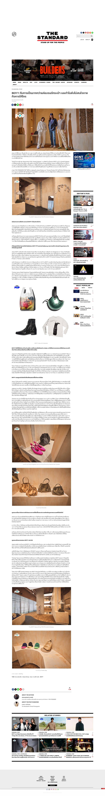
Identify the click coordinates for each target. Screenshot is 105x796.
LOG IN (82, 39)
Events (64, 779)
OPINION (69, 82)
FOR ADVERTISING (52, 782)
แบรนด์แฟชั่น (19, 677)
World (75, 241)
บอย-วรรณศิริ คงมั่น (34, 677)
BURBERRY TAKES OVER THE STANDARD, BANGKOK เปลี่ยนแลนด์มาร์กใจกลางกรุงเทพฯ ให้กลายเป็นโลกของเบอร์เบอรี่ (78, 756)
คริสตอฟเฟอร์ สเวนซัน (18, 100)
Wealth (52, 776)
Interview (24, 753)
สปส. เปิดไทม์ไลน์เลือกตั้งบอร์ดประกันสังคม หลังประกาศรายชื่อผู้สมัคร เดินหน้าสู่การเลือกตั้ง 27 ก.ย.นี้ (80, 279)
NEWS (19, 82)
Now (64, 777)
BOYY (41, 677)
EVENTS (76, 82)
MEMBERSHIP (52, 785)
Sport (81, 322)
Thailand (80, 241)
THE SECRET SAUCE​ (58, 82)
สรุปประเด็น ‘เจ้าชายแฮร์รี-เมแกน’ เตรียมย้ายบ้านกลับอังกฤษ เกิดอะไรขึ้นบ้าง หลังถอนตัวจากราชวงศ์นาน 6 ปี (80, 261)
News (41, 776)
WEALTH (25, 82)
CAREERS (84, 82)
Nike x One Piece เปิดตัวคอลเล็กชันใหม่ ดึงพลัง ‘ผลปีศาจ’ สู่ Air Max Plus (85, 325)
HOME (14, 82)
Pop (64, 776)
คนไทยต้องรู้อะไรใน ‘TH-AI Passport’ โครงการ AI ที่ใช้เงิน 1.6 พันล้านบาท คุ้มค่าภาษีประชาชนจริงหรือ (80, 210)
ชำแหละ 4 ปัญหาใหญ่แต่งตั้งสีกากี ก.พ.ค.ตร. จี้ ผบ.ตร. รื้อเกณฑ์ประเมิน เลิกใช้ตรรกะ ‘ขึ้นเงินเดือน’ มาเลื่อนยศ (85, 309)
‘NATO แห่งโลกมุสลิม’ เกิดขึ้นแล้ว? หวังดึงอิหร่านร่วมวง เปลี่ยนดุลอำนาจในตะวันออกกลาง (85, 317)
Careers (52, 779)
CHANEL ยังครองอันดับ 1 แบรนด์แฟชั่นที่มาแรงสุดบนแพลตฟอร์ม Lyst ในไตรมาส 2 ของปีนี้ (51, 734)
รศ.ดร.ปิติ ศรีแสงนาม (84, 290)
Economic (76, 207)
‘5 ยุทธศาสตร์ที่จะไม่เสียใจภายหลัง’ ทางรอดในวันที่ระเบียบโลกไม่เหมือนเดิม (79, 244)
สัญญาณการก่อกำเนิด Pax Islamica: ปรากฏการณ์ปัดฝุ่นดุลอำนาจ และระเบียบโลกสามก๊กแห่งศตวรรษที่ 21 (85, 293)
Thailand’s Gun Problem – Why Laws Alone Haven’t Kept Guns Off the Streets (80, 226)
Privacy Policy (41, 780)
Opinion (41, 779)
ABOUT (15, 84)
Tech (80, 207)
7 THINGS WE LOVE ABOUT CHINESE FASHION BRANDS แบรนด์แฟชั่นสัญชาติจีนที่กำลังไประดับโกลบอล (50, 756)
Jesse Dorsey (26, 677)
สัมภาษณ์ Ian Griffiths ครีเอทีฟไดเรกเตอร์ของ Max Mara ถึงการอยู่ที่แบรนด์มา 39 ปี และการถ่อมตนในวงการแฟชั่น (23, 756)
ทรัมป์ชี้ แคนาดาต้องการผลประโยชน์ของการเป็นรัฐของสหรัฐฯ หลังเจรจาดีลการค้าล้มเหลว (85, 301)
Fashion (15, 89)
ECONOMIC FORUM (44, 82)
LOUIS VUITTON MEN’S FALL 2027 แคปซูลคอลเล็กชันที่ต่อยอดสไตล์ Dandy (77, 734)
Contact (64, 780)
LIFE (35, 82)
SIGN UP (88, 39)
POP (31, 82)
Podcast (41, 777)
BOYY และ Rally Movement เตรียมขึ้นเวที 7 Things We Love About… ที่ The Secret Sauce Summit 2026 (24, 734)
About (52, 780)
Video (52, 777)
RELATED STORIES (52, 715)
